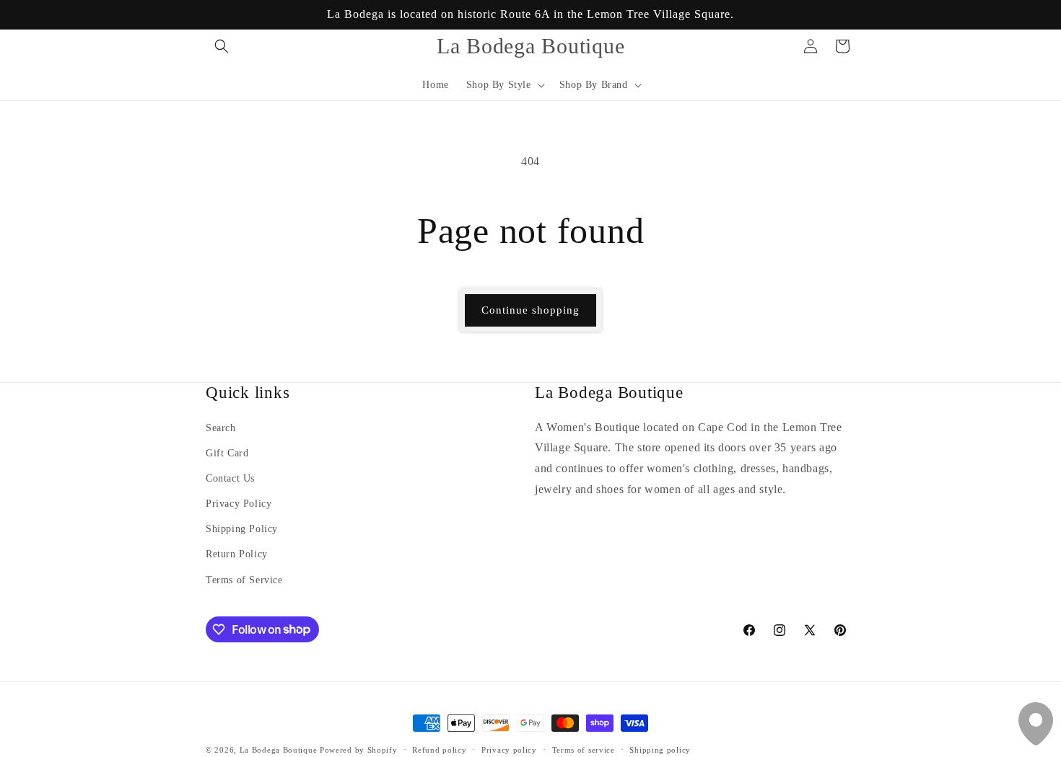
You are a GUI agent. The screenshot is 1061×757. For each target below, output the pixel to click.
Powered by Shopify (359, 749)
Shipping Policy (242, 529)
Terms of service (583, 749)
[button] (221, 46)
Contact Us (230, 479)
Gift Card (227, 453)
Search (221, 427)
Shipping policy (660, 749)
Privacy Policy (238, 504)
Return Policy (237, 554)
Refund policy (439, 749)
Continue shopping (530, 310)
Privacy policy (509, 749)
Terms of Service (244, 580)
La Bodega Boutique (279, 749)
